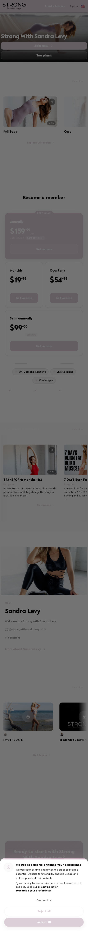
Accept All (44, 922)
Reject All (44, 911)
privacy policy (46, 887)
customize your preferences (33, 890)
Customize (43, 900)
